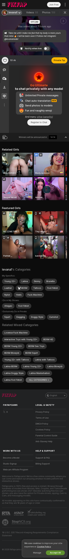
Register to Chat (39, 122)
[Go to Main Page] (20, 4)
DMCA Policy (42, 424)
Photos (48, 12)
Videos (32, 12)
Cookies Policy (43, 430)
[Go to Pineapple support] (5, 522)
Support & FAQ (43, 458)
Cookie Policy (44, 546)
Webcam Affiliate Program (15, 469)
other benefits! (45, 116)
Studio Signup (10, 464)
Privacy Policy (42, 412)
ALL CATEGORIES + (39, 380)
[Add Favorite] (5, 60)
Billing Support (43, 464)
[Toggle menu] (3, 4)
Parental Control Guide (46, 435)
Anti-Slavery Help (44, 441)
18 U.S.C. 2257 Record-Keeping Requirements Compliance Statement (30, 534)
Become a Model (11, 458)
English (53, 395)
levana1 (7, 269)
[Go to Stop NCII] (21, 522)
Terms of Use (42, 418)
